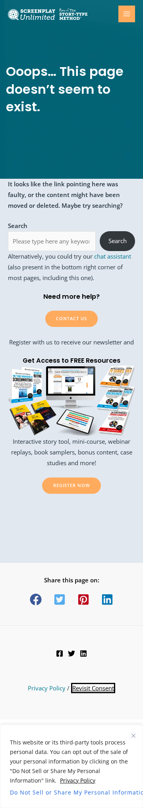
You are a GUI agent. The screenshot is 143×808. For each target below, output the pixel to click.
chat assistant (112, 256)
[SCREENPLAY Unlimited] (47, 14)
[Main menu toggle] (126, 14)
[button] (36, 599)
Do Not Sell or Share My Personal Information (71, 792)
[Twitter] (71, 653)
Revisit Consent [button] (93, 688)
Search (117, 241)
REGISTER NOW (71, 485)
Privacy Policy (77, 780)
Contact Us (71, 318)
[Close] (133, 735)
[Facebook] (59, 653)
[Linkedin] (83, 653)
